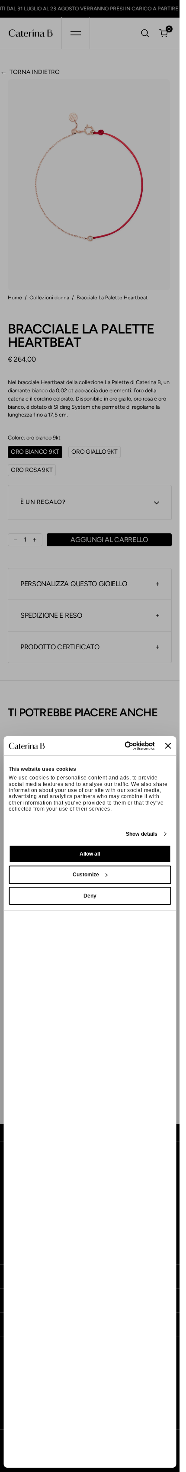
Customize (86, 875)
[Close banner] (168, 746)
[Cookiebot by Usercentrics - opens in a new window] (117, 745)
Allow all (90, 854)
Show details (141, 834)
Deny (89, 896)
